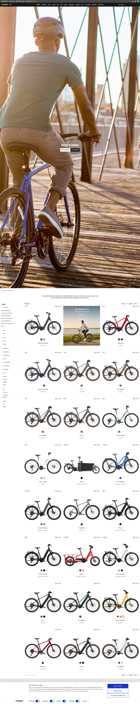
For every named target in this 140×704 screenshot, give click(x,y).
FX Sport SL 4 (43, 666)
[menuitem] (38, 5)
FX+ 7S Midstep (120, 481)
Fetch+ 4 (82, 481)
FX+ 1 (42, 620)
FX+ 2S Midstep (42, 435)
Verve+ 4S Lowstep (42, 528)
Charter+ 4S (120, 343)
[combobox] (128, 4)
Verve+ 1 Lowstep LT (120, 620)
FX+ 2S (81, 435)
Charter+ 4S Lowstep (43, 389)
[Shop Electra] (12, 1)
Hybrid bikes (10, 290)
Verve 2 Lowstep (120, 435)
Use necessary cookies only (118, 695)
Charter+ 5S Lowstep (43, 343)
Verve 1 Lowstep (43, 481)
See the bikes (65, 150)
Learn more (75, 150)
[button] (4, 397)
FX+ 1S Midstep (81, 620)
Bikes (5, 290)
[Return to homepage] (1, 290)
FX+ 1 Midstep (120, 666)
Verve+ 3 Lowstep (43, 574)
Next (34, 675)
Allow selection (118, 690)
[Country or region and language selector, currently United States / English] (133, 1)
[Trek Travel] (31, 1)
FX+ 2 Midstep (120, 389)
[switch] (52, 701)
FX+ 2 (81, 389)
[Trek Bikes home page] (4, 1)
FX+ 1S (81, 666)
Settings (85, 701)
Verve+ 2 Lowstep (120, 574)
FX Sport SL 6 (82, 528)
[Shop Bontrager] (20, 1)
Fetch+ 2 (82, 574)
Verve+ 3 (120, 528)
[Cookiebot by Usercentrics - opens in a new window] (19, 701)
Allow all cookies (118, 686)
